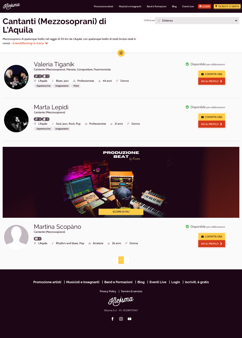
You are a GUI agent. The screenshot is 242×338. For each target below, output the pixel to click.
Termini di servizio (131, 291)
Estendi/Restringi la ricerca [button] (28, 43)
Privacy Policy (108, 291)
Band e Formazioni (118, 282)
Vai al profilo (210, 81)
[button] (197, 20)
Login (206, 6)
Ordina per (149, 20)
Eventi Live (158, 282)
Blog (141, 282)
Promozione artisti (47, 282)
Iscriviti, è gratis (228, 6)
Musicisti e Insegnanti (82, 282)
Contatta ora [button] (213, 74)
